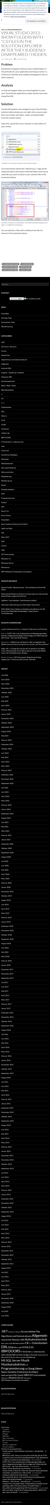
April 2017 (5, 995)
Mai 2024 (4, 736)
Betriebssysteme (7, 390)
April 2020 (5, 874)
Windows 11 (6, 559)
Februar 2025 (6, 710)
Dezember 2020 (7, 844)
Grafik (3, 424)
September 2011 (7, 1264)
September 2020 (7, 853)
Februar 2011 (6, 1290)
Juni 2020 (5, 866)
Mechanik (5, 459)
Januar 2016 (6, 1060)
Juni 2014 (5, 1130)
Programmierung (14, 30)
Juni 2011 (5, 1277)
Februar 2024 (6, 740)
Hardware (5, 429)
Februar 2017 (6, 1004)
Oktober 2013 (6, 1164)
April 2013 (5, 1181)
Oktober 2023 (6, 749)
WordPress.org (7, 327)
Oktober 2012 (6, 1207)
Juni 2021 (5, 822)
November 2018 (7, 930)
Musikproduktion (7, 489)
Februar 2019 (6, 917)
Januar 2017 (6, 1008)
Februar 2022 (6, 805)
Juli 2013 (4, 1173)
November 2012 (7, 1203)
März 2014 (5, 1142)
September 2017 (7, 978)
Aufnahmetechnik (8, 381)
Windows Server (7, 563)
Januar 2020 (6, 887)
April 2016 (5, 1047)
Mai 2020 (4, 870)
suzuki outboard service (10, 629)
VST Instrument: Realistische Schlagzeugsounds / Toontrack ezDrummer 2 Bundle (21, 658)
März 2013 (5, 1186)
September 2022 (7, 783)
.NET (2, 30)
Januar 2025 (6, 714)
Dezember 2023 (7, 744)
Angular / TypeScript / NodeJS (12, 373)
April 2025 (5, 705)
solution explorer (10, 270)
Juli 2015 (4, 1082)
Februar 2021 (6, 835)
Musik (3, 485)
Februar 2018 (6, 961)
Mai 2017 (4, 991)
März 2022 (5, 801)
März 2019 (5, 913)
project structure (10, 267)
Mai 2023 (4, 757)
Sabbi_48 (4, 649)
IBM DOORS (6, 437)
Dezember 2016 (7, 1013)
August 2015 (6, 1078)
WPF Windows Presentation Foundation (16, 572)
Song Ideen (5, 520)
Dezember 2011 (7, 1251)
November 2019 (7, 891)
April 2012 (5, 1233)
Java (2, 446)
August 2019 (6, 900)
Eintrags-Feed (6, 318)
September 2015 (7, 1073)
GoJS (3, 420)
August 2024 (6, 731)
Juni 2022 (5, 792)
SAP (2, 507)
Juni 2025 (5, 697)
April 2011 (5, 1281)
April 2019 (5, 909)
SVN (3, 541)
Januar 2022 (6, 809)
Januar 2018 (6, 965)
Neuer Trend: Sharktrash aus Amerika (16, 1468)
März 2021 (5, 831)
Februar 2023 (6, 770)
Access (3, 351)
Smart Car (5, 511)
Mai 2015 (4, 1091)
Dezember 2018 (7, 926)
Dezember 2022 (7, 775)
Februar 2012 (6, 1242)
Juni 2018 (5, 948)
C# (6, 30)
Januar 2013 (6, 1194)
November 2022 (7, 779)
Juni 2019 (5, 904)
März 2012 (5, 1238)
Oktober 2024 (6, 723)
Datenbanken (6, 407)
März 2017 (5, 1000)
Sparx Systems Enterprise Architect (14, 524)
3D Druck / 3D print (8, 347)
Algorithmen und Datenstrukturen (14, 360)
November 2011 (7, 1255)
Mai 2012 (4, 1229)
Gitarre (4, 416)
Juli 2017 (4, 982)
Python (4, 502)
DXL (2, 412)
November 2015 (7, 1065)
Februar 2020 (6, 883)
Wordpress (5, 567)
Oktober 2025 (6, 692)
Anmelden (5, 314)
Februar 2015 (6, 1099)
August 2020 (6, 857)
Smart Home (6, 515)
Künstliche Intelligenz (9, 455)
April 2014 (5, 1138)
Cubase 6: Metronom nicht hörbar (34, 629)
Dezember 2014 (7, 1108)
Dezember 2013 (7, 1155)
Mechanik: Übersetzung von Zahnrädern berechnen (20, 605)
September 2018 (7, 939)
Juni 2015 (5, 1086)
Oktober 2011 (6, 1259)
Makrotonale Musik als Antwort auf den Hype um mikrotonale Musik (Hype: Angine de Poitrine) (24, 595)
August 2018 (6, 943)
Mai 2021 (4, 827)
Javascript (5, 450)
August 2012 (6, 1216)
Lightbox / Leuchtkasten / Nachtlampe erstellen (19, 600)
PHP (3, 494)
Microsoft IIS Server (8, 468)
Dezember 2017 (7, 969)
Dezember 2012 (7, 1199)
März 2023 (5, 766)
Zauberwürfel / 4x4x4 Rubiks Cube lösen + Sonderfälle (22, 1451)
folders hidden (27, 264)
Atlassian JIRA (6, 377)
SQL (2, 533)
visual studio (25, 270)
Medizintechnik (7, 463)
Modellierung (6, 476)
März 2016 (5, 1052)
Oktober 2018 (6, 935)
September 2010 (7, 1303)
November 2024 (7, 718)
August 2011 (6, 1268)
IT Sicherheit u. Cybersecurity (12, 442)
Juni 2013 (5, 1177)
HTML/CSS (5, 433)
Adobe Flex (5, 355)
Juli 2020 (4, 861)
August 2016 (6, 1030)
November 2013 (7, 1160)
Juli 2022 (4, 788)
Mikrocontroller (7, 472)
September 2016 (7, 1026)
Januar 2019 (6, 922)
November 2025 (7, 688)
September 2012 (7, 1212)
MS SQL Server (6, 481)
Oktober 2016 (6, 1021)
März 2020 (5, 879)
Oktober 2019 (6, 896)
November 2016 (7, 1017)
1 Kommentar (21, 59)
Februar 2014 (6, 1147)
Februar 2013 (6, 1190)
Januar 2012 (6, 1246)
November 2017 (7, 974)
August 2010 (6, 1307)
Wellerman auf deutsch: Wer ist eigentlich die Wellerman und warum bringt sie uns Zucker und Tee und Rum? (25, 643)
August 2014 (6, 1125)
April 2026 (5, 679)
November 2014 (7, 1112)
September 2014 (7, 1121)
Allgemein (5, 364)
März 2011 (5, 1285)
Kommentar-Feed (8, 322)
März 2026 (5, 684)
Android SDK (6, 368)
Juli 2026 (4, 675)
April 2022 (5, 796)
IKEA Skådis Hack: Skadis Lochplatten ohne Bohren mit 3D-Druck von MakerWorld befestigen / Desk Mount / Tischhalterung (23, 611)
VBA (3, 550)
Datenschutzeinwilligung (18, 16)
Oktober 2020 (6, 848)
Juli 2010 (4, 1311)
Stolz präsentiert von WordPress (11, 1502)
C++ (2, 403)
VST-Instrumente (7, 554)
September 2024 (7, 727)
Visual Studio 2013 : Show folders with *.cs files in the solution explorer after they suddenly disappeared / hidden (24, 43)
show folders (25, 267)
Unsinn (4, 546)
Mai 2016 (4, 1043)
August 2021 (6, 818)
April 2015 (5, 1095)
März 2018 (5, 956)
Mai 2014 (4, 1134)
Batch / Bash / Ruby (8, 386)
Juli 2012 (4, 1220)
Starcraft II (5, 537)
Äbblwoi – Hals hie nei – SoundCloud (16, 1481)
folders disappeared (10, 264)
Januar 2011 (6, 1294)
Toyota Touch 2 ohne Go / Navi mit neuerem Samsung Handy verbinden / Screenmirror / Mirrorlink (25, 1472)
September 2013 (7, 1168)
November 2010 (7, 1298)
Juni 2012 (5, 1225)
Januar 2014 (6, 1151)
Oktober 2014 (6, 1117)
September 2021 (7, 814)
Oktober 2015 (6, 1069)
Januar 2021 (6, 840)
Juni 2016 (5, 1039)
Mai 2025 (4, 701)
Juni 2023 (5, 753)
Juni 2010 (5, 1316)
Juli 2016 (4, 1034)
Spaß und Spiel (6, 528)
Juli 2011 (4, 1272)
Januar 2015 (6, 1104)
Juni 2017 (5, 987)
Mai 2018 (4, 952)
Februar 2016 (6, 1056)
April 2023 (5, 762)
